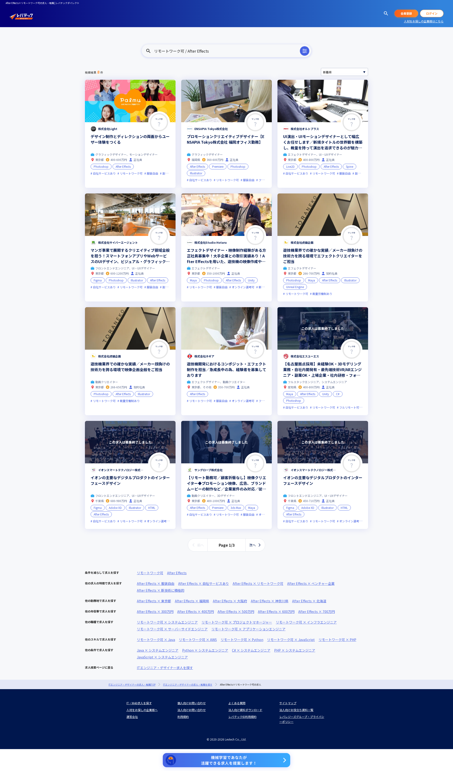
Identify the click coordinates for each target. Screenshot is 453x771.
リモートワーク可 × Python (242, 639)
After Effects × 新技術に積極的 (160, 590)
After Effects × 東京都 (154, 601)
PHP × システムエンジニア (294, 650)
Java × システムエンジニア (157, 650)
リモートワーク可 (150, 572)
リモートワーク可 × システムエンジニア (167, 622)
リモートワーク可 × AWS (198, 639)
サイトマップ (287, 703)
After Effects (177, 572)
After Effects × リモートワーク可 (258, 583)
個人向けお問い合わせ (191, 703)
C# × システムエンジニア (251, 650)
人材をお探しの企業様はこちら (424, 21)
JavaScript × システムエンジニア (162, 657)
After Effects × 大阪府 (230, 601)
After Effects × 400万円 (195, 611)
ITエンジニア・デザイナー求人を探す (165, 667)
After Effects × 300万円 (155, 611)
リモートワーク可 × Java (156, 639)
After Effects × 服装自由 (155, 583)
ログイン (431, 13)
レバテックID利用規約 (242, 717)
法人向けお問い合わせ (191, 710)
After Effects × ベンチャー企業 (311, 583)
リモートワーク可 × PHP (337, 639)
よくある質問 (236, 703)
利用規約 (183, 717)
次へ (252, 545)
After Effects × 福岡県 (192, 601)
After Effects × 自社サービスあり (203, 583)
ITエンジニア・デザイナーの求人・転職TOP (132, 684)
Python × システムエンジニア (205, 650)
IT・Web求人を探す (139, 703)
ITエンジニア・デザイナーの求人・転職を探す (187, 684)
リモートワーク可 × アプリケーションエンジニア (248, 629)
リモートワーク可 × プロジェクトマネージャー (236, 622)
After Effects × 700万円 (316, 611)
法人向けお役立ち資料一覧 (296, 710)
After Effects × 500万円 (236, 611)
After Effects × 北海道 (309, 601)
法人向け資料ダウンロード (245, 710)
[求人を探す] (386, 13)
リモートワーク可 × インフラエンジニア (306, 622)
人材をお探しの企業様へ (142, 710)
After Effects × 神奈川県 (269, 601)
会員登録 (406, 13)
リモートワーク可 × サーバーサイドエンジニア (172, 629)
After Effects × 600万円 (276, 611)
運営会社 (132, 717)
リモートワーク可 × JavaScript (291, 639)
